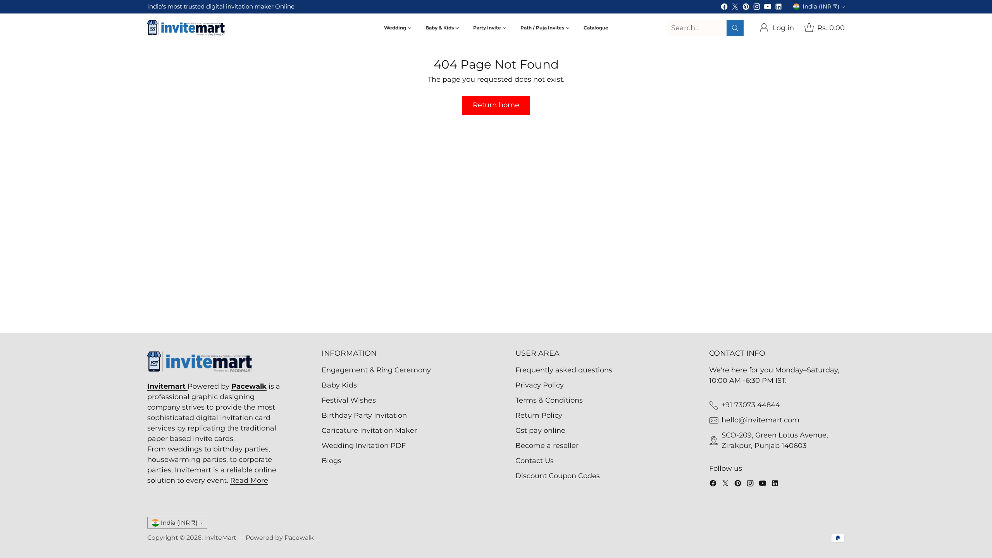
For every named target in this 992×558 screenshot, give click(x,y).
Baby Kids (339, 385)
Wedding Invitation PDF (364, 445)
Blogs (331, 460)
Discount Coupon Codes (557, 476)
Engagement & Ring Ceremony (376, 370)
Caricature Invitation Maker (369, 430)
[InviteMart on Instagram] (757, 8)
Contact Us (534, 460)
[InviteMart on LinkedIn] (778, 8)
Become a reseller (547, 445)
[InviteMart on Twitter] (735, 8)
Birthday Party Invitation (364, 415)
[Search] (735, 28)
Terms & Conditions (549, 400)
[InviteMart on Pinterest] (746, 8)
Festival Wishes (349, 400)
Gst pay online (540, 430)
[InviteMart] (186, 28)
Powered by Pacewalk (280, 537)
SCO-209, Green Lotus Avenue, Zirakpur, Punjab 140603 (775, 440)
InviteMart (220, 537)
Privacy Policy (539, 385)
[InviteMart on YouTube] (768, 8)
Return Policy (538, 415)
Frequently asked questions (563, 370)
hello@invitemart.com (760, 420)
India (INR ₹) (821, 6)
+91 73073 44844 (751, 405)
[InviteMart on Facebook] (724, 8)
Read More (249, 480)
